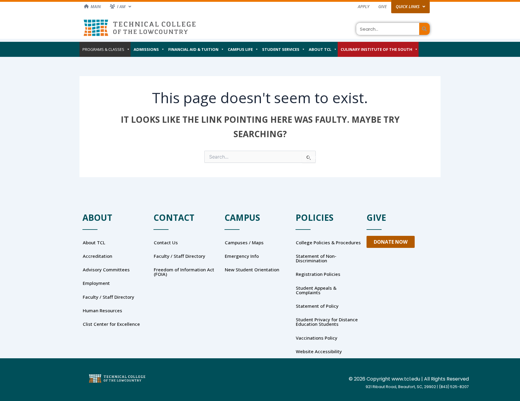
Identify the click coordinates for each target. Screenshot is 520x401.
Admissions (146, 49)
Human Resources (102, 310)
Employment (96, 283)
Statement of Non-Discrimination (316, 258)
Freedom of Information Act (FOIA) (184, 272)
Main (96, 6)
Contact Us (166, 242)
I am (121, 6)
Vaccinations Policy (316, 338)
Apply (363, 6)
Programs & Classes (103, 49)
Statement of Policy (317, 306)
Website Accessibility (319, 351)
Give (382, 6)
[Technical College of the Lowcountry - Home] (139, 27)
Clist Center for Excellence (111, 324)
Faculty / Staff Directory (108, 297)
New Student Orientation (252, 270)
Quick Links (407, 6)
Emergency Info (242, 256)
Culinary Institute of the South (376, 49)
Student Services (280, 49)
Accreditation (97, 256)
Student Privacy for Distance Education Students (327, 321)
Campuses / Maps (244, 242)
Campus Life (240, 49)
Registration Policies (318, 274)
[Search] (424, 29)
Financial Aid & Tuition (193, 49)
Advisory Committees (106, 270)
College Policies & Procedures (328, 242)
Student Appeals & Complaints (316, 290)
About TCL (320, 49)
